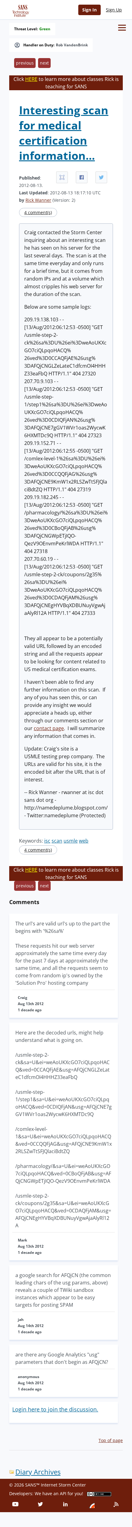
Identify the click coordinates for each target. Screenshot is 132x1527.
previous (25, 63)
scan (57, 840)
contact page (49, 728)
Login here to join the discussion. (55, 1409)
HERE (31, 79)
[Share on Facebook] (81, 177)
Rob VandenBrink (72, 45)
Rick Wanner (38, 200)
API (63, 1493)
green (44, 29)
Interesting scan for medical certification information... (63, 133)
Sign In (89, 10)
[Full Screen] (62, 177)
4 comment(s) (38, 212)
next (44, 63)
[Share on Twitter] (101, 177)
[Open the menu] (122, 27)
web (83, 840)
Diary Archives (37, 1472)
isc (47, 840)
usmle (71, 840)
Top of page (111, 1440)
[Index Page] (19, 9)
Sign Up (114, 10)
